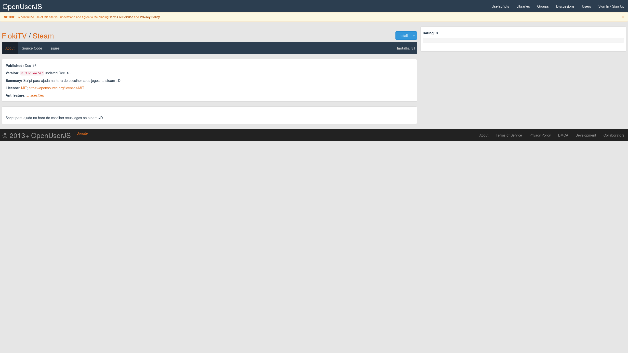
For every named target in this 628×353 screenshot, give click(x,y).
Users (586, 6)
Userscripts (500, 6)
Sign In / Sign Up (611, 6)
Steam (43, 35)
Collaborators (613, 135)
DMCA (563, 135)
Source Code (32, 48)
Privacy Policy (150, 17)
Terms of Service (121, 17)
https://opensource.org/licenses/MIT (56, 87)
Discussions (565, 6)
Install (403, 35)
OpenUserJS (22, 6)
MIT (24, 87)
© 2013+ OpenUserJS (36, 135)
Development (586, 135)
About (9, 48)
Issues (55, 48)
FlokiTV (14, 35)
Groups (543, 6)
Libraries (523, 6)
